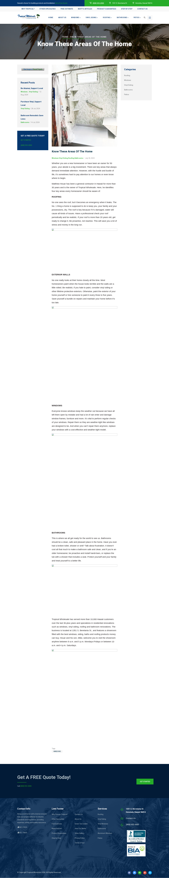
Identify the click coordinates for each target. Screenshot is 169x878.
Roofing (106, 17)
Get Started (26, 140)
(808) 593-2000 (98, 3)
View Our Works (80, 828)
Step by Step (126, 9)
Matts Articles (57, 828)
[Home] (28, 16)
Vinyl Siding (91, 17)
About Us (62, 17)
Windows (75, 17)
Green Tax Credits (81, 824)
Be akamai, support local (32, 88)
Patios (136, 17)
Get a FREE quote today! (44, 777)
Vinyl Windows (103, 824)
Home (50, 17)
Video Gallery (79, 833)
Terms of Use (79, 843)
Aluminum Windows (105, 833)
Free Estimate (67, 9)
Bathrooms (122, 17)
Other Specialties (47, 9)
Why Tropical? (28, 9)
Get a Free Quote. (61, 3)
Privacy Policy (80, 838)
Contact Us (142, 9)
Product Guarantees (106, 9)
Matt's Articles (85, 9)
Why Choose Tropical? (60, 814)
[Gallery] (32, 69)
